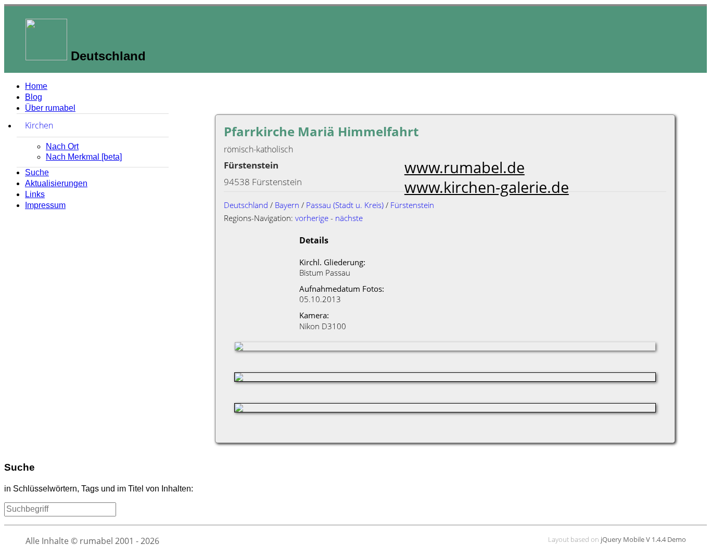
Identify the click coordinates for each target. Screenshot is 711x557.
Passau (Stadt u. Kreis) (345, 205)
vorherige (311, 218)
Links (35, 194)
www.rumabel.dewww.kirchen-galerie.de (486, 177)
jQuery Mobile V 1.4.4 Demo (643, 539)
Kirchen (88, 125)
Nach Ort (62, 146)
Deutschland (246, 205)
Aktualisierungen (56, 183)
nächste (349, 218)
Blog (33, 97)
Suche (37, 172)
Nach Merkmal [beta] (84, 156)
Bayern (287, 205)
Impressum (45, 205)
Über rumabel (50, 107)
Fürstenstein (412, 205)
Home (36, 86)
